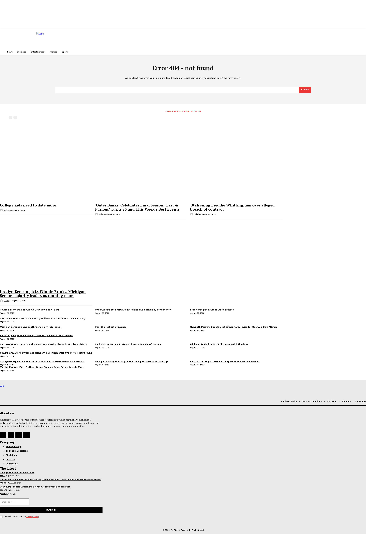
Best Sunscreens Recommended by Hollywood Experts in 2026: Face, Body (43, 318)
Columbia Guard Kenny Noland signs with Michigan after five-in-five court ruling (46, 352)
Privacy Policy (32, 517)
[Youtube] (26, 435)
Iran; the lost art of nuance (111, 327)
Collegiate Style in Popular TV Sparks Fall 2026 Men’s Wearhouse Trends (42, 361)
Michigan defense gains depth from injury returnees (30, 327)
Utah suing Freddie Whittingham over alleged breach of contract (232, 207)
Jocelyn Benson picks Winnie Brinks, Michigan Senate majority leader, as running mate (43, 293)
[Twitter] (18, 435)
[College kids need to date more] (46, 168)
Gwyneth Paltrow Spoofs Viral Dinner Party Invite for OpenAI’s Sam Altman (233, 327)
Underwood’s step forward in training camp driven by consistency (133, 309)
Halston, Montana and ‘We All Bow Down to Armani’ (29, 309)
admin (7, 210)
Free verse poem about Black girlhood (212, 309)
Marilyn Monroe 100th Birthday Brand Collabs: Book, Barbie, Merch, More (42, 367)
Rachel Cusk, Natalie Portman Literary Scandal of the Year (128, 344)
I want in (51, 510)
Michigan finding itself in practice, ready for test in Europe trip (131, 361)
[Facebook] (3, 435)
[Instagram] (11, 435)
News (2, 476)
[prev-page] (10, 117)
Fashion (3, 483)
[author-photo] (2, 210)
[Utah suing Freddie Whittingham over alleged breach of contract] (236, 168)
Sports (3, 490)
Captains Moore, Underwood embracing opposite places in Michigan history (43, 344)
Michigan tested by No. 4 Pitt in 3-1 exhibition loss (219, 344)
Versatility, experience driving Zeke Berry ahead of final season (36, 335)
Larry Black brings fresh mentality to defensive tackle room (224, 361)
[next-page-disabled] (15, 117)
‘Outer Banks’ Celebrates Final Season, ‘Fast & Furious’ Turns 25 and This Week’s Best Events (137, 207)
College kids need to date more (28, 205)
